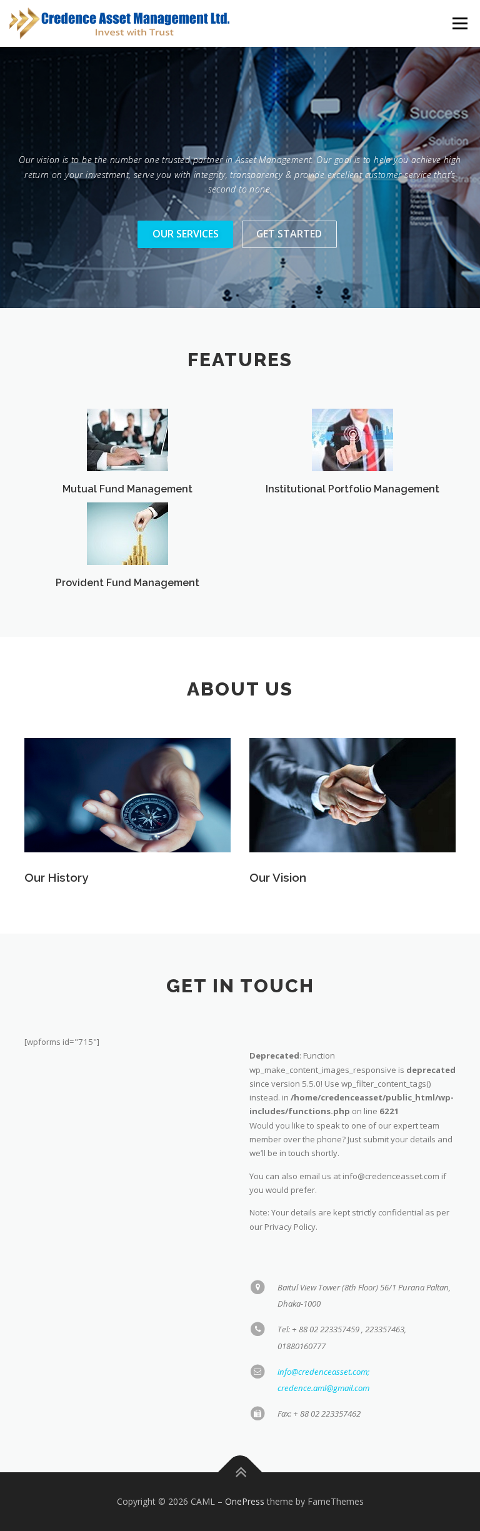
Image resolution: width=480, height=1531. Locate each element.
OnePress (244, 1501)
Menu (460, 23)
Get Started (289, 234)
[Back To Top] (240, 1472)
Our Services (185, 234)
